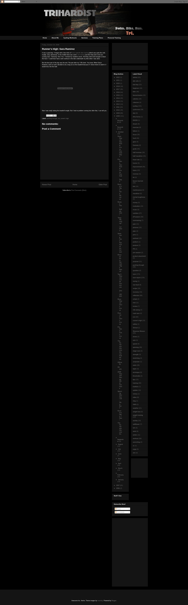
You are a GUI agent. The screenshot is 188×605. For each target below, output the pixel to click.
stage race (136, 351)
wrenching (136, 442)
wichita (135, 420)
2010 (118, 110)
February (120, 475)
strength (135, 354)
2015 (118, 95)
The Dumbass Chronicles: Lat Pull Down (120, 350)
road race (136, 313)
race (134, 274)
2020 (118, 83)
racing (135, 281)
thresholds (136, 376)
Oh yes (120, 368)
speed (135, 344)
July (119, 449)
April (119, 463)
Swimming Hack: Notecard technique (120, 243)
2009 (118, 113)
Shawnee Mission (139, 331)
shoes (135, 336)
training (135, 383)
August (120, 444)
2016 (118, 92)
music (135, 209)
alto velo (136, 81)
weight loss (136, 412)
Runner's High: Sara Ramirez (120, 191)
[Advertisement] (142, 467)
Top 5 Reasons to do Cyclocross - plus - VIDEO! (120, 285)
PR (134, 249)
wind (134, 431)
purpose (135, 261)
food (134, 138)
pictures (135, 227)
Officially (120, 363)
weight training (138, 415)
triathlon (135, 386)
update (135, 390)
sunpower (136, 362)
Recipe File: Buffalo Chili (120, 208)
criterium (136, 102)
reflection (136, 295)
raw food (136, 285)
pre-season (137, 252)
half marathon (137, 156)
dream (135, 124)
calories (135, 99)
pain (134, 224)
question (136, 270)
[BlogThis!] (49, 115)
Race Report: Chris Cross (120, 304)
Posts (118, 509)
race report (136, 277)
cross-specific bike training (80, 53)
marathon (136, 193)
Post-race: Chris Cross (120, 318)
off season (136, 217)
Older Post (103, 185)
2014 (118, 98)
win (134, 428)
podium (135, 242)
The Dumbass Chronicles (120, 428)
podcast (135, 238)
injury (135, 170)
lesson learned (138, 181)
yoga (134, 449)
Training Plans (97, 38)
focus (135, 134)
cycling (135, 106)
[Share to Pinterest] (55, 115)
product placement (139, 256)
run (59, 118)
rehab (135, 299)
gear (134, 142)
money (135, 202)
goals (135, 149)
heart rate (136, 159)
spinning (136, 347)
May (119, 458)
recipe (135, 288)
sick (134, 340)
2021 (118, 80)
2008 (118, 116)
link (134, 186)
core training (81, 55)
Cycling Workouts (70, 38)
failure (135, 131)
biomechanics (137, 95)
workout (135, 438)
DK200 (135, 120)
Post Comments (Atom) (78, 190)
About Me (55, 38)
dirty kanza (136, 117)
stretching (136, 358)
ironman (135, 174)
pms (134, 235)
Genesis (135, 145)
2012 (118, 104)
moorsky (100, 600)
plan (134, 231)
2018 (118, 86)
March (120, 468)
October (121, 132)
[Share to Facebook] (53, 115)
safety (135, 324)
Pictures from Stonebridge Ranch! (120, 263)
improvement (137, 167)
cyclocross (136, 109)
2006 (118, 488)
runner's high (65, 118)
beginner (136, 88)
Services (84, 38)
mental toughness (139, 197)
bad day (135, 84)
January (121, 479)
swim (134, 365)
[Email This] (47, 115)
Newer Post (46, 185)
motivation (136, 206)
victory (135, 394)
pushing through (52, 118)
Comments (120, 512)
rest (134, 302)
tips (134, 379)
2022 (118, 77)
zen (134, 453)
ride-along (136, 310)
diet (134, 113)
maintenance (137, 190)
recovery (136, 292)
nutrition (135, 213)
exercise (136, 127)
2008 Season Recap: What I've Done (120, 380)
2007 (118, 485)
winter (135, 435)
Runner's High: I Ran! (120, 415)
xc (133, 446)
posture (135, 245)
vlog (134, 401)
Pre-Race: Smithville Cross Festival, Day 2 (120, 170)
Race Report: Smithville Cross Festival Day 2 (120, 146)
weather (135, 408)
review (135, 306)
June (119, 454)
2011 (118, 107)
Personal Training (114, 38)
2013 (118, 101)
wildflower (136, 424)
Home (45, 38)
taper (134, 369)
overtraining (137, 220)
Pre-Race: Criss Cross (120, 332)
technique (136, 372)
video (135, 397)
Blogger (114, 600)
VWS (134, 404)
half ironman (137, 152)
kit (133, 177)
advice (135, 77)
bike (134, 91)
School (135, 328)
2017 (118, 89)
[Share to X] (51, 115)
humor (135, 163)
